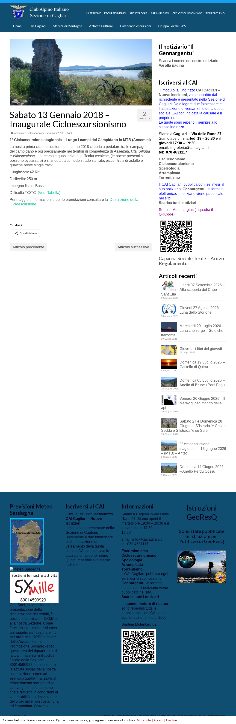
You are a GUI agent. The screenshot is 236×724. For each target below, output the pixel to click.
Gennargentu (194, 189)
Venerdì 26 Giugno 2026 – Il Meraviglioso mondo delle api (193, 403)
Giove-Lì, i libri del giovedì (201, 349)
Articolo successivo (133, 247)
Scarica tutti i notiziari (178, 203)
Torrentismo (169, 177)
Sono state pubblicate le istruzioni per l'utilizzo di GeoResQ (201, 536)
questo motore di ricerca (146, 604)
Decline (171, 720)
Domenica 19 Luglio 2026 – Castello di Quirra (202, 364)
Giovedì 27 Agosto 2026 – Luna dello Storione (201, 310)
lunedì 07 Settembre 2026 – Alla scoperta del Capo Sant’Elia (193, 289)
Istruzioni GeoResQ (202, 512)
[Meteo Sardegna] (25, 569)
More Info (144, 720)
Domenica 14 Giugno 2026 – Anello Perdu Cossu (202, 469)
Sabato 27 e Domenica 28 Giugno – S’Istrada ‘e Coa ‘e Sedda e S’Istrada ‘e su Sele (193, 425)
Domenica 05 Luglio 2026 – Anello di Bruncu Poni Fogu (202, 382)
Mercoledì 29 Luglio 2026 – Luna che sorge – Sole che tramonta (192, 330)
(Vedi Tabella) (49, 193)
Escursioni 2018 (54, 133)
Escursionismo (172, 159)
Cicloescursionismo (176, 164)
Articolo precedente (28, 247)
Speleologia (169, 168)
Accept (158, 720)
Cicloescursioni (35, 133)
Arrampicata (169, 173)
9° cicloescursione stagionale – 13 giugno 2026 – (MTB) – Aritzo (193, 448)
